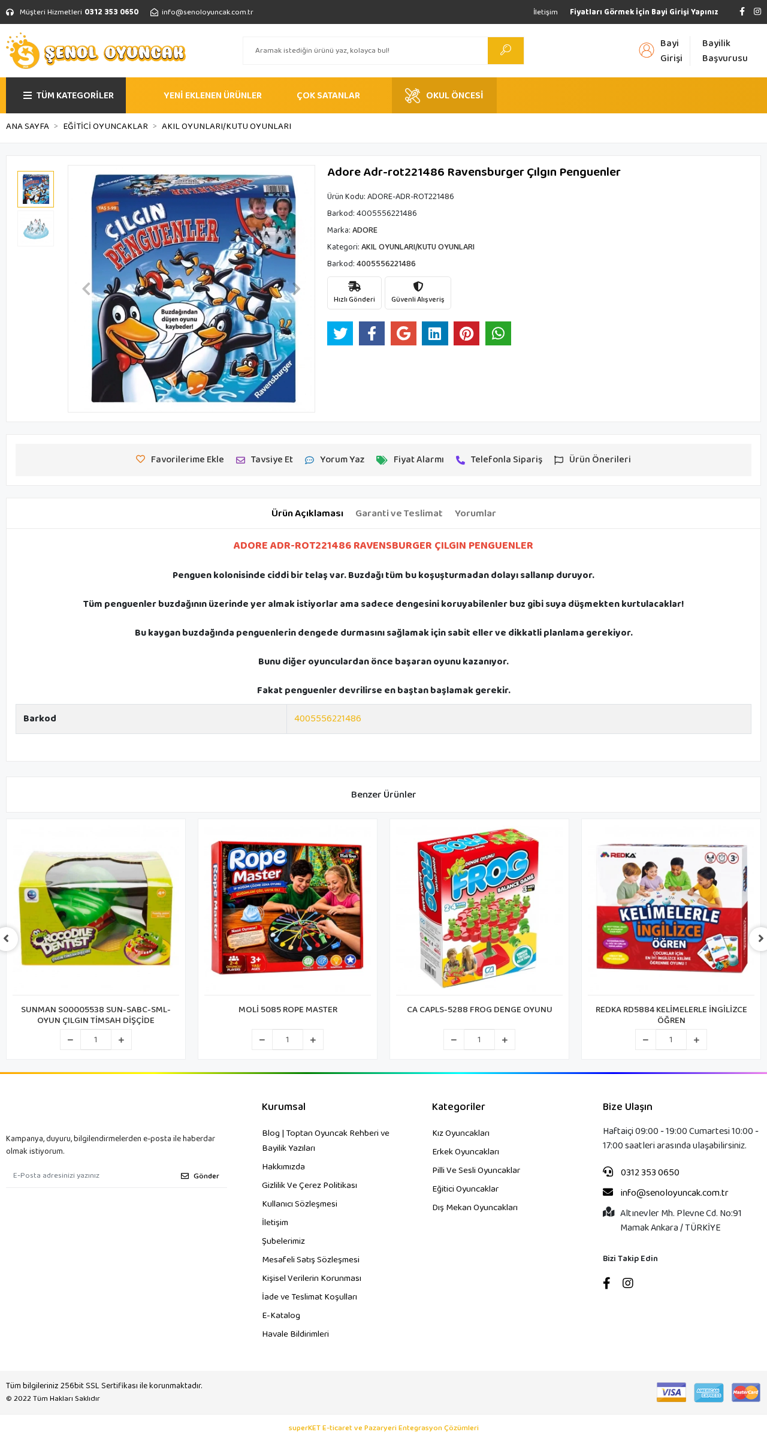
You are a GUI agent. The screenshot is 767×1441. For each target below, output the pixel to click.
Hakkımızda (283, 1167)
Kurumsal (284, 1107)
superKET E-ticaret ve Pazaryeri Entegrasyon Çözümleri (384, 1428)
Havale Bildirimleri (295, 1334)
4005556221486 (327, 718)
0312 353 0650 (649, 1173)
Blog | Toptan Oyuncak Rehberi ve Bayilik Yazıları (325, 1141)
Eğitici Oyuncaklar (465, 1189)
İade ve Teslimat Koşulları (309, 1297)
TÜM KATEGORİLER (75, 95)
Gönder (206, 1176)
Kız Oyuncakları (461, 1133)
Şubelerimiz (283, 1241)
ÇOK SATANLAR (328, 95)
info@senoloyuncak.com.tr (674, 1193)
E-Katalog (281, 1315)
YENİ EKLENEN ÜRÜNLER (213, 95)
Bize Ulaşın (628, 1107)
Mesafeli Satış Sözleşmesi (311, 1260)
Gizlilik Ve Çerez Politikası (309, 1185)
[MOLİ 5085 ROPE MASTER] (287, 910)
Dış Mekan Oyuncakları (475, 1208)
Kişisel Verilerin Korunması (311, 1278)
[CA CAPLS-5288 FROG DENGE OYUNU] (479, 910)
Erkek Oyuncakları (465, 1152)
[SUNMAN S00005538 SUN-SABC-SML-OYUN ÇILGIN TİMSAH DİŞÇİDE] (96, 910)
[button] (86, 289)
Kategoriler (458, 1107)
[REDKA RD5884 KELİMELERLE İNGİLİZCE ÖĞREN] (671, 910)
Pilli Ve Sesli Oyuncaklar (476, 1170)
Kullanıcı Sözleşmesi (299, 1204)
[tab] (307, 514)
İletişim (545, 12)
